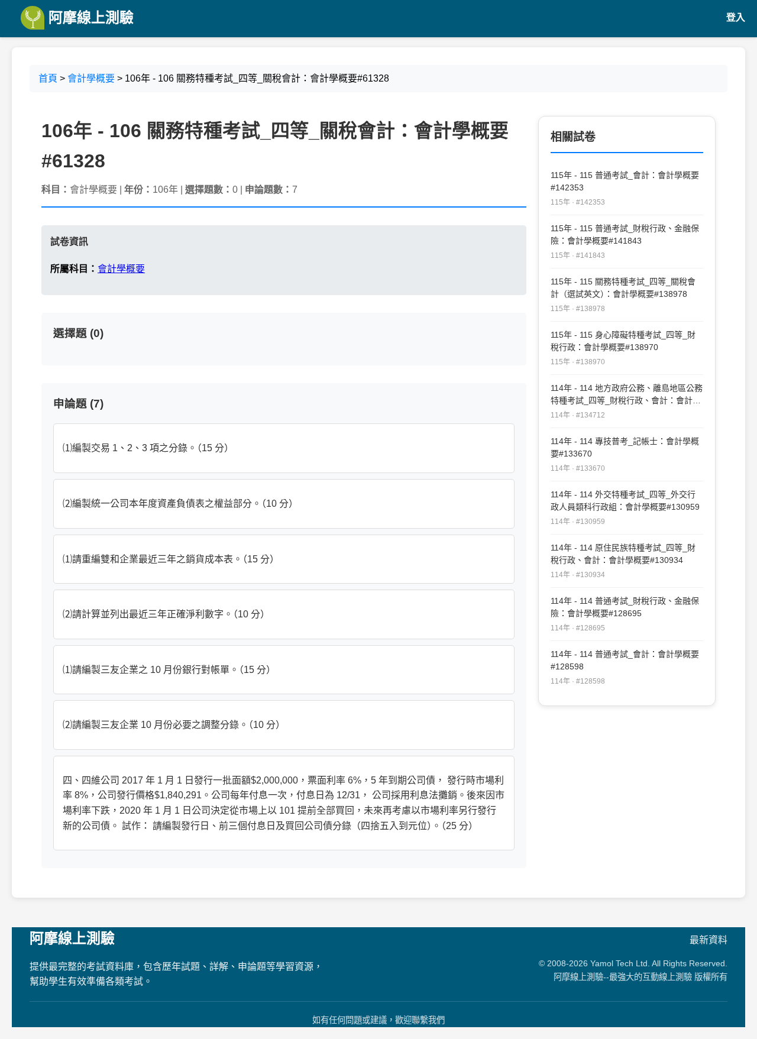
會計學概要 (91, 78)
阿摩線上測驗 (89, 17)
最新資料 (708, 940)
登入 (735, 17)
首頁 (47, 78)
